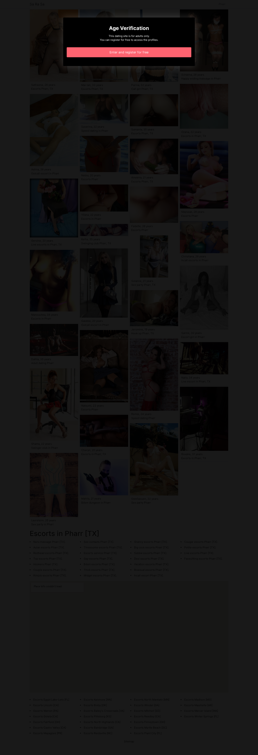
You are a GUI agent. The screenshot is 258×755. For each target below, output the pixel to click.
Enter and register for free (129, 52)
